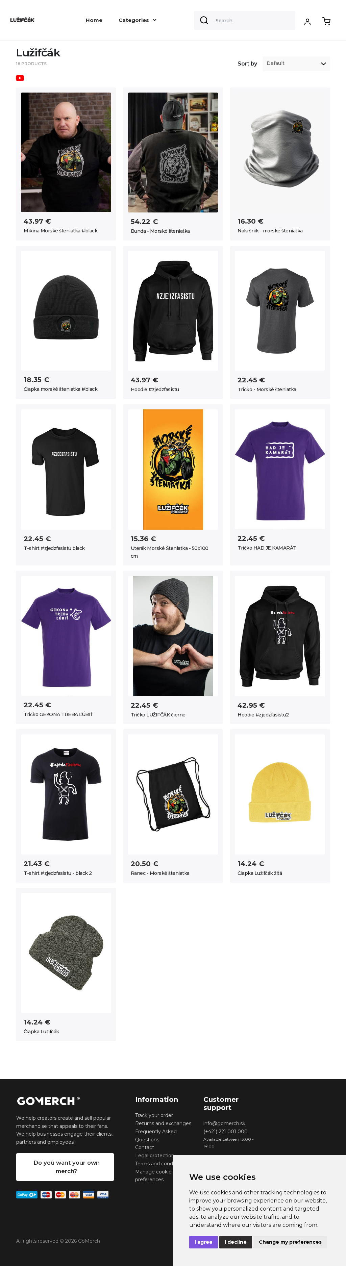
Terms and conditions (160, 1164)
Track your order (154, 1115)
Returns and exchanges (163, 1123)
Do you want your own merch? (66, 1166)
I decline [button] (236, 1242)
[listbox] (296, 63)
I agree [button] (204, 1242)
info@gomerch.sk (224, 1123)
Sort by (247, 63)
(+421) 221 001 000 (225, 1132)
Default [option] (276, 63)
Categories (134, 20)
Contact (144, 1147)
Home (94, 20)
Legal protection (154, 1156)
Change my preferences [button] (290, 1242)
